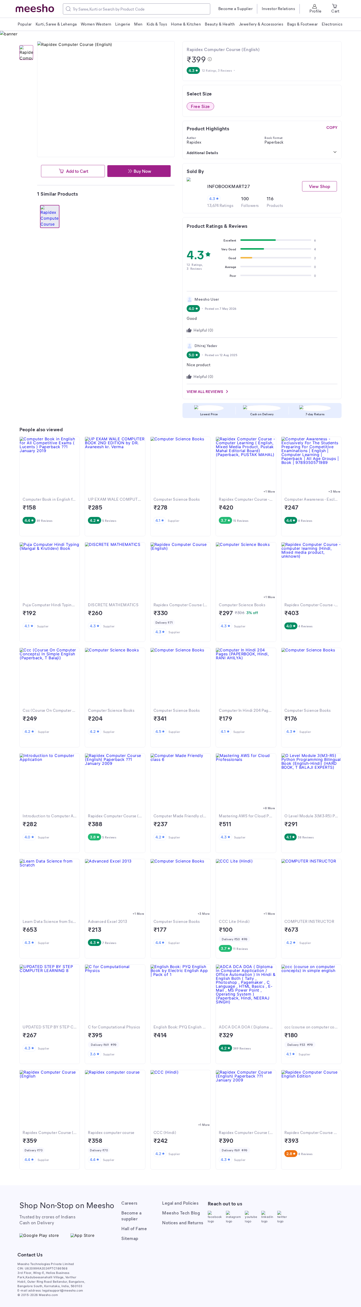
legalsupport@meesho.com (62, 1290)
